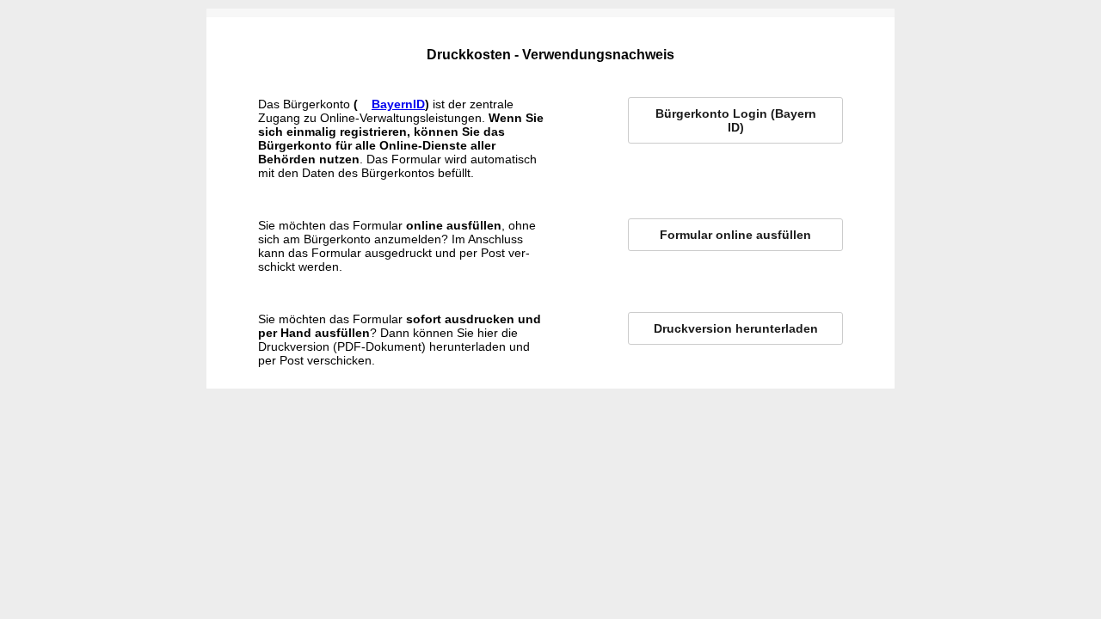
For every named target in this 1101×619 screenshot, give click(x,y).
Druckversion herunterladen (736, 328)
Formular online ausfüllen (735, 235)
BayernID (398, 104)
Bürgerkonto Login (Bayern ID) (735, 120)
